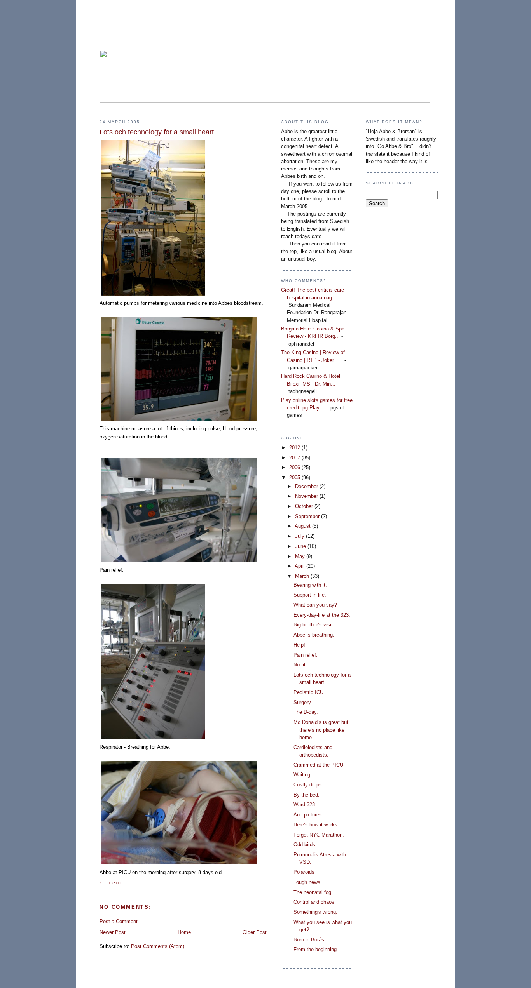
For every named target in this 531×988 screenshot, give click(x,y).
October (304, 506)
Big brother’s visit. (313, 625)
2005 (295, 477)
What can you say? (315, 605)
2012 (295, 448)
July (300, 536)
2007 (295, 458)
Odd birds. (305, 844)
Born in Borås (308, 940)
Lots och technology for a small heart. (158, 132)
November (307, 496)
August (303, 526)
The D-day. (305, 712)
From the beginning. (315, 949)
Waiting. (302, 775)
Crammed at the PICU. (319, 765)
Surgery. (302, 702)
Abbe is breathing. (313, 635)
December (307, 486)
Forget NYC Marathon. (318, 835)
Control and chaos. (314, 902)
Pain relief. (305, 655)
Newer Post (113, 932)
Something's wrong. (315, 912)
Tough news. (307, 882)
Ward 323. (304, 804)
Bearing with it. (310, 585)
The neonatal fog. (313, 892)
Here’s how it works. (316, 825)
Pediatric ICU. (309, 692)
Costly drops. (308, 785)
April (300, 566)
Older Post (255, 932)
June (301, 546)
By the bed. (306, 795)
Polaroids (303, 872)
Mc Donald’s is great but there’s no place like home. (320, 729)
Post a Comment (119, 921)
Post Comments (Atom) (157, 946)
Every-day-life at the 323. (321, 615)
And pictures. (308, 815)
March (303, 576)
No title (301, 665)
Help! (299, 645)
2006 (295, 467)
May (300, 556)
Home (184, 932)
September (308, 516)
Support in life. (309, 595)
